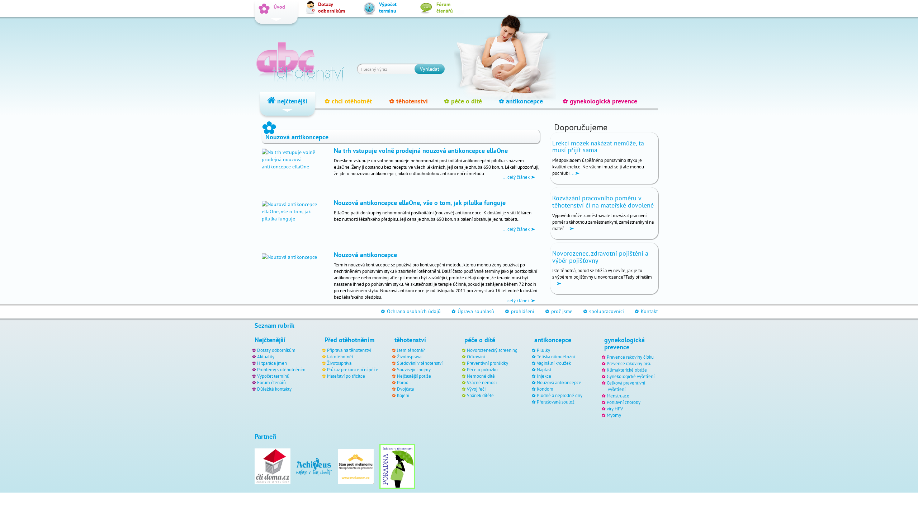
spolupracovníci (603, 311)
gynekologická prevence (600, 101)
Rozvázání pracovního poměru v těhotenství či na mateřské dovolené (603, 201)
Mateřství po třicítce (346, 376)
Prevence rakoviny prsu (629, 363)
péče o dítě (463, 101)
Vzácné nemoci (482, 382)
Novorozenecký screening (492, 350)
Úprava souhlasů (472, 311)
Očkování (476, 356)
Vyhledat (429, 69)
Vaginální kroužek (554, 363)
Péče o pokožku (482, 369)
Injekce (544, 376)
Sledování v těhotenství (420, 363)
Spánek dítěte (480, 395)
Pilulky (543, 350)
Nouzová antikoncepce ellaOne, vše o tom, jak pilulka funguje (420, 202)
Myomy (614, 415)
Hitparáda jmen (272, 363)
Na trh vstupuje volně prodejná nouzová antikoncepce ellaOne (421, 150)
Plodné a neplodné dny (559, 395)
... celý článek (517, 177)
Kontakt (646, 311)
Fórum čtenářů (271, 382)
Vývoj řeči (476, 389)
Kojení (403, 395)
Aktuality (265, 356)
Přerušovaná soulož (555, 402)
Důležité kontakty (274, 389)
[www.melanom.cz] (356, 466)
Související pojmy (414, 369)
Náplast (544, 369)
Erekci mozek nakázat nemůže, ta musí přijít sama (598, 146)
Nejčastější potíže (414, 376)
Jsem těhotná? (411, 350)
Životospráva (339, 363)
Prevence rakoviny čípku (630, 357)
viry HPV (615, 408)
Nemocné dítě (481, 376)
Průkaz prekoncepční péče (352, 369)
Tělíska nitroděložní (556, 356)
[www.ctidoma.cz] (272, 466)
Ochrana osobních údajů (411, 311)
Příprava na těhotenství (349, 350)
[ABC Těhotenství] (300, 59)
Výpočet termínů (273, 376)
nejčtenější (291, 101)
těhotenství (408, 101)
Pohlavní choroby (623, 402)
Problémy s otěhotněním (281, 369)
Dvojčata (405, 389)
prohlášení (519, 311)
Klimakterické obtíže (627, 370)
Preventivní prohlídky (487, 363)
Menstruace (618, 396)
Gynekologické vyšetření (630, 376)
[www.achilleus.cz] (314, 466)
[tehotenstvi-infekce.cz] (397, 466)
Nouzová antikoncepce (365, 254)
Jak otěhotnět (340, 356)
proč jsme (558, 311)
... (572, 173)
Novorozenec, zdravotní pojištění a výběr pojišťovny (600, 257)
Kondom (545, 389)
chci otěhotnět (348, 101)
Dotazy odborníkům (276, 350)
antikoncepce (521, 101)
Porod (402, 382)
